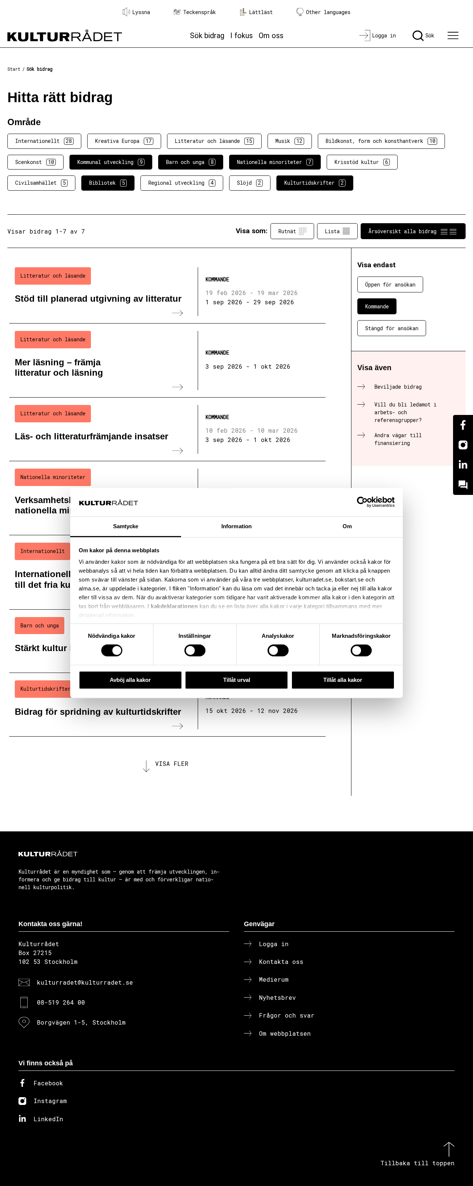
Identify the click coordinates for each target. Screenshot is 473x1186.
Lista (332, 231)
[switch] (194, 650)
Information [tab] (236, 526)
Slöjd (249, 182)
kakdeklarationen (174, 606)
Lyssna (141, 12)
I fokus (241, 35)
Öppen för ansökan (390, 284)
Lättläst (261, 12)
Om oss (271, 35)
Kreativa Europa (123, 140)
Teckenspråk (199, 12)
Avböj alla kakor (130, 680)
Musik (288, 140)
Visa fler (171, 763)
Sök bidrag (207, 35)
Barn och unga (190, 161)
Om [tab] (347, 526)
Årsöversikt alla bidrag (402, 231)
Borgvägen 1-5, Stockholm (81, 1022)
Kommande (377, 306)
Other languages (328, 12)
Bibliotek (107, 182)
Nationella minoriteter (274, 161)
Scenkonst (34, 161)
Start (13, 69)
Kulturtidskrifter (314, 182)
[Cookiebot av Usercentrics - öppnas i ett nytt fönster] (362, 502)
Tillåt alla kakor (342, 680)
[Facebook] (463, 425)
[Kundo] (463, 485)
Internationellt (43, 140)
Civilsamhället (40, 182)
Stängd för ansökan (391, 328)
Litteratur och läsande (213, 140)
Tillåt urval (236, 680)
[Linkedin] (463, 465)
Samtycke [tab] (126, 526)
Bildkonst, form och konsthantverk (380, 140)
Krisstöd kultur (361, 161)
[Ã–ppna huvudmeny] (454, 35)
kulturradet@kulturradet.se (85, 982)
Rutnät (287, 231)
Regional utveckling (181, 182)
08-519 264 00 (61, 1002)
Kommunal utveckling (110, 161)
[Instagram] (463, 445)
